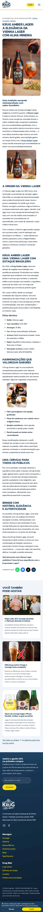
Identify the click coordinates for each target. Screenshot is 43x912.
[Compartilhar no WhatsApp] (17, 570)
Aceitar (31, 909)
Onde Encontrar (8, 849)
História (13, 21)
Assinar (9, 787)
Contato (5, 874)
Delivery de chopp (10, 870)
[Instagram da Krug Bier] (4, 825)
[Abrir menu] (39, 4)
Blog (4, 852)
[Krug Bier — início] (6, 5)
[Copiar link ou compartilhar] (33, 570)
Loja (30, 5)
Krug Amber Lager (30, 140)
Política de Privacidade (31, 906)
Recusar (11, 909)
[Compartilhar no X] (28, 570)
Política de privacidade (12, 877)
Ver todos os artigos (11, 740)
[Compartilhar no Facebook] (23, 570)
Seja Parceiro (7, 856)
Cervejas (5, 838)
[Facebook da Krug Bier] (8, 825)
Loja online (7, 866)
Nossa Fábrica (8, 845)
